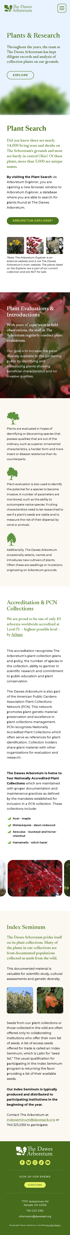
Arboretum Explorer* (33, 220)
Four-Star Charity (53, 1225)
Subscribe (35, 1185)
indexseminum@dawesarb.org (31, 1120)
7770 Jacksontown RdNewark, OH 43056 (35, 1203)
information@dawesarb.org (35, 1216)
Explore (20, 75)
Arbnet (17, 635)
